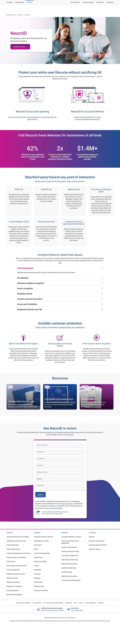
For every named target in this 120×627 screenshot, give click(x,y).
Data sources (11, 561)
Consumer (10, 2)
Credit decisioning (12, 545)
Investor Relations (90, 603)
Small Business (19, 2)
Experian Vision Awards (69, 547)
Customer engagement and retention (19, 553)
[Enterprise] (16, 9)
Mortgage (37, 578)
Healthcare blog (66, 572)
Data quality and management (17, 566)
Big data (91, 537)
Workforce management (14, 594)
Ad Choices (68, 603)
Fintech (36, 566)
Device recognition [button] (25, 288)
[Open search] (111, 9)
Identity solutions (12, 578)
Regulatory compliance (14, 586)
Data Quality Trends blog (69, 560)
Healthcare (37, 570)
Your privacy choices (77, 610)
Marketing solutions (13, 582)
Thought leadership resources (71, 537)
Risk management (13, 590)
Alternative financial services (43, 537)
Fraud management (13, 570)
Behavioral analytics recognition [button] (30, 283)
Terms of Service (55, 513)
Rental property (39, 586)
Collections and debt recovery (16, 541)
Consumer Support (87, 2)
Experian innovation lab (96, 541)
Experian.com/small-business (53, 508)
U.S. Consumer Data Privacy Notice (53, 603)
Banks (36, 549)
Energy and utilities (40, 561)
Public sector (38, 582)
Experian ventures (95, 549)
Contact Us (101, 603)
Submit (40, 495)
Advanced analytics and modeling (18, 537)
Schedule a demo (19, 47)
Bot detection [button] (22, 278)
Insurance (37, 574)
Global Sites (110, 2)
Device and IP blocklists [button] (27, 304)
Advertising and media (41, 541)
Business (29, 2)
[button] (89, 8)
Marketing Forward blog (69, 576)
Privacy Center (37, 603)
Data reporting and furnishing (16, 557)
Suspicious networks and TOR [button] (29, 309)
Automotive (38, 545)
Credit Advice (100, 2)
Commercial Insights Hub (69, 555)
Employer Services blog (69, 564)
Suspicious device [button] (24, 294)
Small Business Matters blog (70, 580)
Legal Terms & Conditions (23, 603)
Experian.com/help (66, 504)
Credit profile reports (13, 549)
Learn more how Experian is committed (52, 610)
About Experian (75, 2)
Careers (81, 603)
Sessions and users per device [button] (29, 299)
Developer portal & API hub (97, 545)
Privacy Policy (45, 513)
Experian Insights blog (68, 568)
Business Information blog (70, 551)
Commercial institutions (42, 553)
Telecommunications (41, 590)
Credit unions (38, 557)
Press (75, 603)
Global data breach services (16, 574)
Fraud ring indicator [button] (25, 268)
